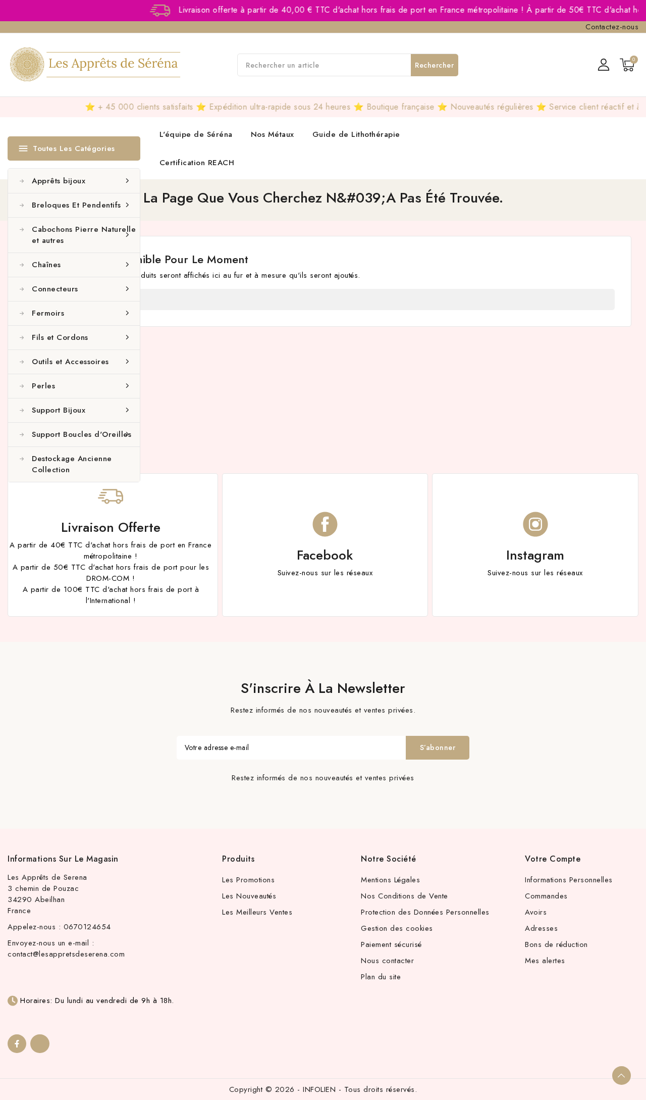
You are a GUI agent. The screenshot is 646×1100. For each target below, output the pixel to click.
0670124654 (87, 926)
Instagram (535, 555)
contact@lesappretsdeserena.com (66, 954)
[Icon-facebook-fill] (17, 1043)
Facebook (325, 555)
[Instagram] (39, 1043)
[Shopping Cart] (627, 65)
